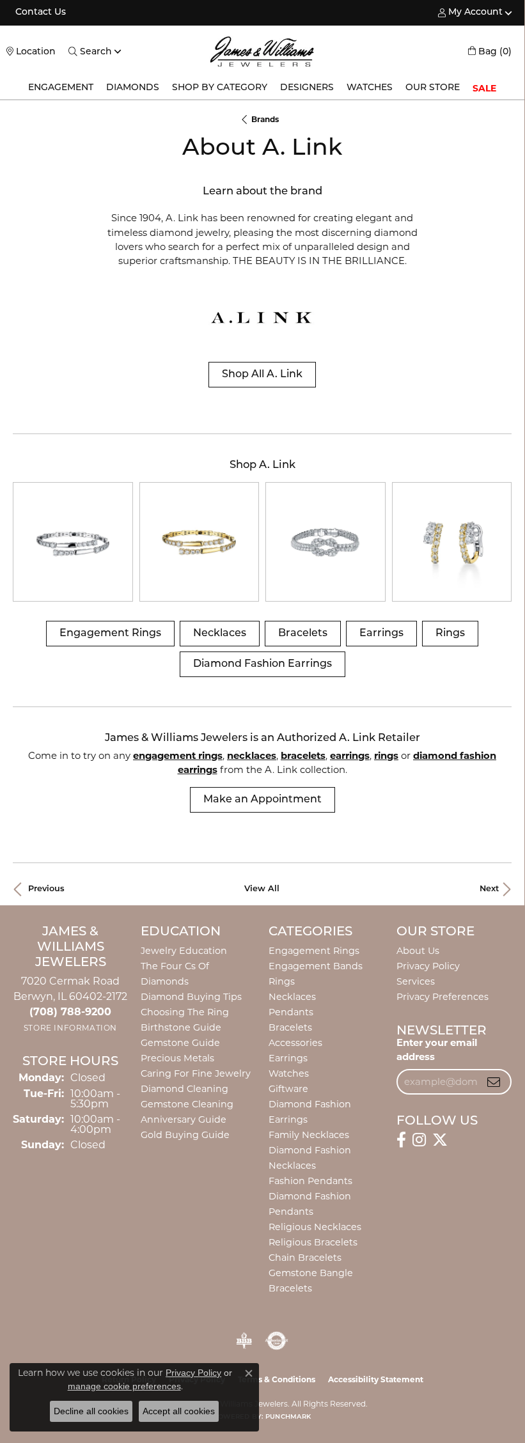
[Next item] (497, 541)
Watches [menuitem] (289, 1073)
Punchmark (288, 1417)
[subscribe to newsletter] (493, 1081)
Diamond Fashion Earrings (262, 664)
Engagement (60, 88)
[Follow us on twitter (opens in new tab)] (440, 1140)
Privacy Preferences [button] (442, 996)
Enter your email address (436, 1050)
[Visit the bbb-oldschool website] (244, 1340)
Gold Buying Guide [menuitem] (185, 1135)
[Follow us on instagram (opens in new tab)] (419, 1140)
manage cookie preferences (124, 1386)
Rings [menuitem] (282, 981)
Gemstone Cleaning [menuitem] (187, 1104)
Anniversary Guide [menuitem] (183, 1119)
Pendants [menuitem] (291, 1012)
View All (261, 889)
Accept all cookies (179, 1411)
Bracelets (302, 633)
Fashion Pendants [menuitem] (310, 1181)
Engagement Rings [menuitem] (314, 950)
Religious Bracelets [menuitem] (313, 1242)
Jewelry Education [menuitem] (184, 950)
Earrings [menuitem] (288, 1058)
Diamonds (132, 88)
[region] (262, 542)
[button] (470, 13)
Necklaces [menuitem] (292, 996)
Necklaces (219, 633)
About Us (417, 950)
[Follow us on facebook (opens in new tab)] (401, 1140)
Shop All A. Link (262, 375)
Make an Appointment (262, 800)
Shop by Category (219, 88)
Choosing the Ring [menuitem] (185, 1012)
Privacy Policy (428, 966)
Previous (46, 889)
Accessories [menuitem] (295, 1043)
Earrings (381, 633)
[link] (39, 13)
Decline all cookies (91, 1411)
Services (415, 981)
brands (265, 119)
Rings (450, 633)
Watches (370, 88)
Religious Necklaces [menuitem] (315, 1227)
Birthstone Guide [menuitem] (181, 1027)
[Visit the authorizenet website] (276, 1340)
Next (489, 889)
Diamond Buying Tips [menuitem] (191, 996)
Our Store (432, 88)
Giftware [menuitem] (288, 1089)
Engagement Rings (110, 633)
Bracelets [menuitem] (290, 1027)
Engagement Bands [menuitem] (316, 966)
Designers (307, 88)
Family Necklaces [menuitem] (309, 1135)
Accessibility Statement (375, 1379)
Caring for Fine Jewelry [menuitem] (196, 1073)
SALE (484, 88)
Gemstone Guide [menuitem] (180, 1043)
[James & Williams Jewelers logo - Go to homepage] (262, 51)
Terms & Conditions (276, 1379)
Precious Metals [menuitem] (177, 1058)
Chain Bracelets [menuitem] (305, 1257)
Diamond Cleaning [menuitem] (184, 1089)
